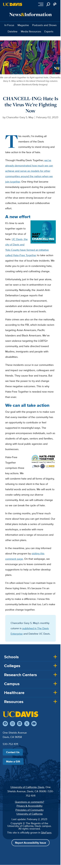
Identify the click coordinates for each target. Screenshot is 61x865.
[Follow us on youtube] (33, 723)
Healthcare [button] (14, 693)
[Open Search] (48, 4)
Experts (48, 31)
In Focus (9, 25)
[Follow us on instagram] (12, 723)
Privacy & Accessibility (29, 806)
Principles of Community (29, 810)
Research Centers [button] (20, 675)
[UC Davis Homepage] (12, 4)
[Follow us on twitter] (26, 723)
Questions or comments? (29, 802)
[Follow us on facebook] (5, 723)
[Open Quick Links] (55, 4)
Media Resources (31, 31)
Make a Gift (13, 761)
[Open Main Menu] (41, 4)
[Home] (20, 714)
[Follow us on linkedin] (19, 723)
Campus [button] (12, 684)
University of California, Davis (27, 787)
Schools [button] (11, 657)
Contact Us (12, 752)
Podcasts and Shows (44, 25)
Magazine (23, 25)
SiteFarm (46, 832)
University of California (29, 814)
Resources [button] (13, 702)
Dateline (12, 31)
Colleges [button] (12, 666)
